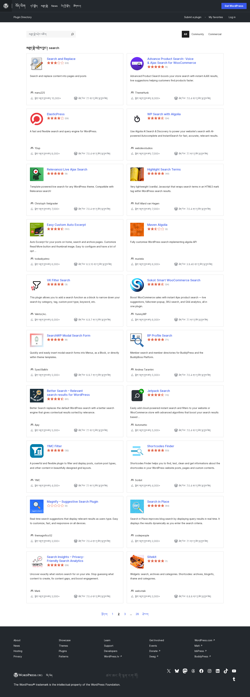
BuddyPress (203, 656)
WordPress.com (205, 640)
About (17, 640)
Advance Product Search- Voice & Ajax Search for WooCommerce (171, 60)
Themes (63, 645)
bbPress (201, 651)
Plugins (63, 651)
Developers (110, 651)
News (17, 645)
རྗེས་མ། (145, 614)
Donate (155, 651)
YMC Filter (54, 446)
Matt (199, 645)
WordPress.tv (113, 656)
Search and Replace (61, 59)
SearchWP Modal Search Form (68, 335)
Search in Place (158, 501)
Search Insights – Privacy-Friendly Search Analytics (65, 559)
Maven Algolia (157, 224)
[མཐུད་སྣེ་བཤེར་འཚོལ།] (72, 34)
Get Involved (156, 640)
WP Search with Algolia (164, 114)
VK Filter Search (58, 280)
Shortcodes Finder (160, 446)
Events (153, 645)
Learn (107, 640)
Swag (154, 656)
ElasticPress (56, 114)
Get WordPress (234, 5)
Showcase (65, 640)
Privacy (18, 656)
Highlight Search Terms (164, 169)
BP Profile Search (159, 335)
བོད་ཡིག (49, 675)
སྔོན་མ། (104, 614)
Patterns (63, 656)
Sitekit (151, 557)
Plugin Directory (23, 17)
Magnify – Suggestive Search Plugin (72, 501)
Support (108, 645)
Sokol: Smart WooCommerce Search (173, 280)
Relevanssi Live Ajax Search (67, 169)
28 (137, 614)
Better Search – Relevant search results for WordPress (68, 392)
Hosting (18, 651)
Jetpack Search (158, 391)
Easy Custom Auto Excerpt (66, 224)
